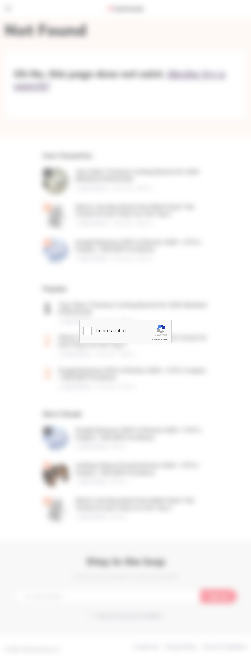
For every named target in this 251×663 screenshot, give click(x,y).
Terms (164, 339)
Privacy (155, 339)
